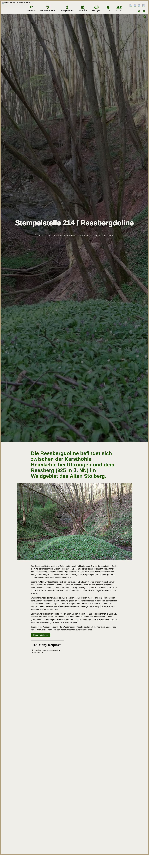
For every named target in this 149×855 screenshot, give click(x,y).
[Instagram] (144, 11)
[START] (35, 235)
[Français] (143, 5)
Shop (108, 10)
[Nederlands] (139, 5)
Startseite (31, 10)
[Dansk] (135, 5)
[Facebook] (139, 11)
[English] (130, 5)
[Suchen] (144, 16)
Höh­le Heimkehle (40, 635)
